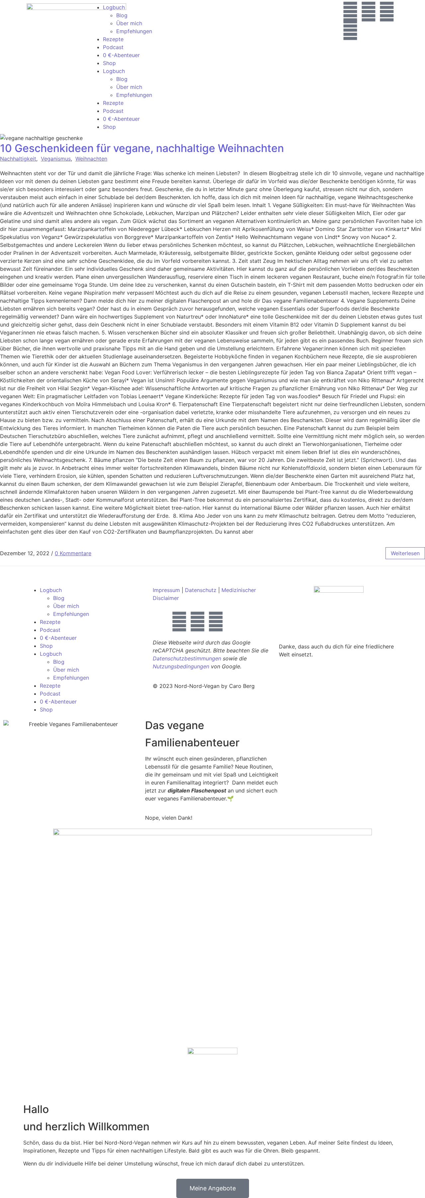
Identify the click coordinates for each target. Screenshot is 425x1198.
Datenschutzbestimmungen (187, 658)
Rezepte (113, 39)
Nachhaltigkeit (18, 158)
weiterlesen (405, 553)
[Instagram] (350, 11)
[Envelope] (161, 621)
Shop (109, 63)
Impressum (166, 590)
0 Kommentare (73, 553)
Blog (122, 15)
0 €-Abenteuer (121, 55)
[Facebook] (350, 30)
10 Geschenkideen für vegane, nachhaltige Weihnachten (142, 148)
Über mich (129, 23)
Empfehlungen (134, 31)
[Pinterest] (387, 11)
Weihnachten (91, 158)
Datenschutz (200, 590)
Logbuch (114, 7)
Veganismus (56, 158)
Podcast (113, 47)
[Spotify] (368, 11)
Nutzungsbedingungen (181, 666)
